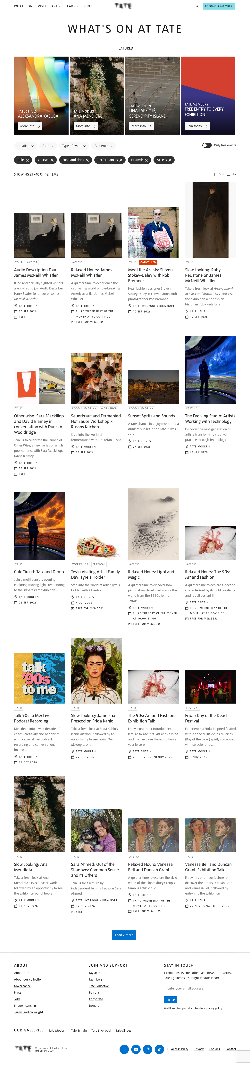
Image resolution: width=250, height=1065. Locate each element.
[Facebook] (124, 1049)
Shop (88, 6)
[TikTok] (159, 1049)
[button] (196, 6)
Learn (70, 6)
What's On (23, 6)
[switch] (207, 145)
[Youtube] (136, 1049)
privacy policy (214, 1008)
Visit (42, 6)
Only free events (225, 145)
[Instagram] (147, 1049)
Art (54, 6)
